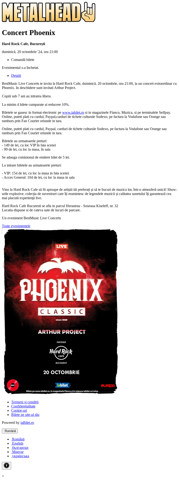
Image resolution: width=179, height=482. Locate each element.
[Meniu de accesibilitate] (6, 466)
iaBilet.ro (27, 423)
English (17, 443)
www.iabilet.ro (73, 112)
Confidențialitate (23, 406)
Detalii (16, 76)
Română (10, 431)
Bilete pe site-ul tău (25, 415)
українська (20, 456)
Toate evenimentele (16, 226)
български (19, 448)
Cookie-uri (19, 410)
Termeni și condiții (24, 402)
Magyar (17, 452)
